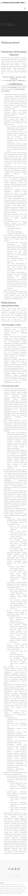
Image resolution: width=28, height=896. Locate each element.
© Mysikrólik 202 (13, 875)
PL (20, 6)
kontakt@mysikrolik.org (15, 84)
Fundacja (9, 23)
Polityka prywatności (10, 42)
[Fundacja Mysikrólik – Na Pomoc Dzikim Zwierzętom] (14, 3)
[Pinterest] (19, 869)
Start (3, 23)
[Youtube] (12, 869)
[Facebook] (9, 869)
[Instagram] (16, 869)
